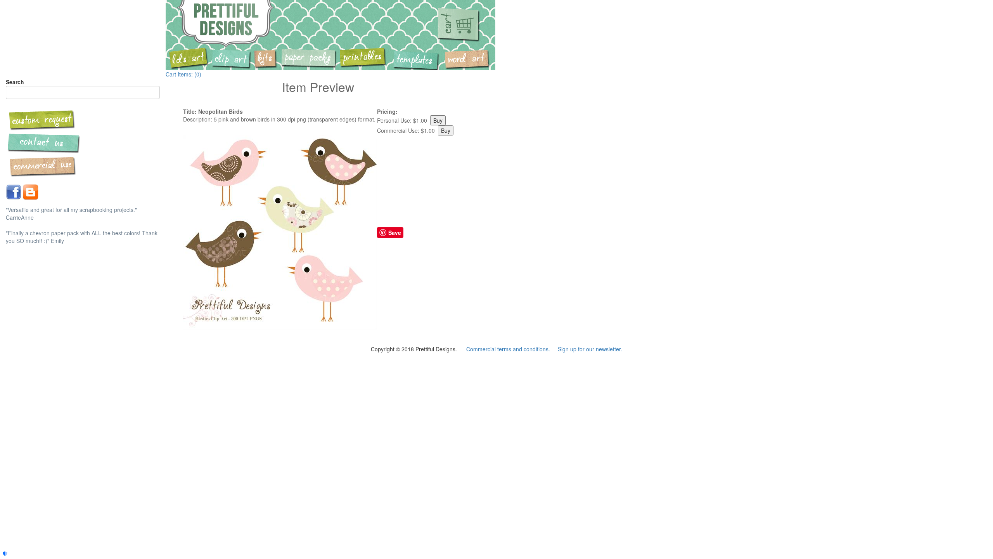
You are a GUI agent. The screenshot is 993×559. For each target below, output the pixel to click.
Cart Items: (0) (183, 74)
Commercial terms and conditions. (508, 349)
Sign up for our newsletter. (590, 349)
